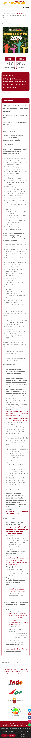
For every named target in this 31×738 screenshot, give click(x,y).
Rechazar (12, 735)
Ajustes (19, 735)
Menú (27, 7)
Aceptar (4, 735)
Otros (9, 93)
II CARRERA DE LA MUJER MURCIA (16, 674)
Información (8, 100)
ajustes (14, 732)
